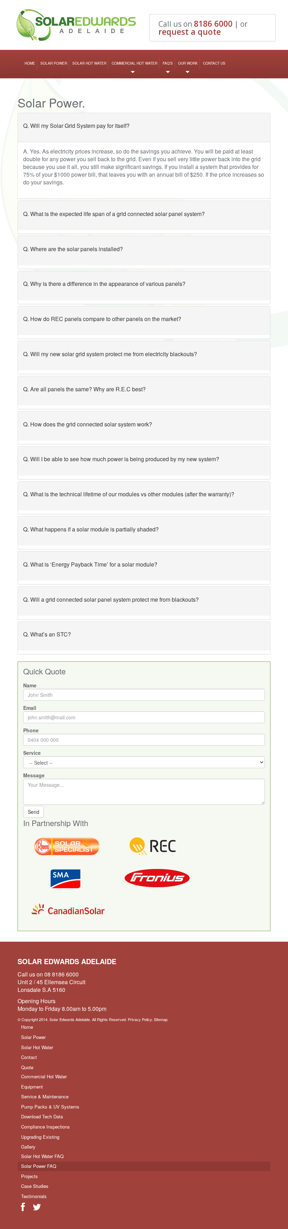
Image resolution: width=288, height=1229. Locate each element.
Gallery (28, 1146)
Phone (31, 730)
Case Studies (34, 1186)
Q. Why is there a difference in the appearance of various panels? (104, 284)
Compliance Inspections (45, 1126)
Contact (29, 1057)
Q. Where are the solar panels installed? (73, 249)
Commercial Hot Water (134, 63)
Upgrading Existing (40, 1136)
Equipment (32, 1086)
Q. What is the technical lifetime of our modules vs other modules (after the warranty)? (128, 494)
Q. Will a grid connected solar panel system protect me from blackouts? (111, 599)
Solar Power (53, 63)
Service (32, 752)
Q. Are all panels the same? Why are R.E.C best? (84, 389)
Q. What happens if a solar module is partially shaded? (91, 529)
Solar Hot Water (89, 63)
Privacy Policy (140, 1019)
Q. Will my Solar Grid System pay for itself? (76, 126)
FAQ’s (168, 63)
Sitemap (161, 1019)
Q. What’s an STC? (47, 634)
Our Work (188, 63)
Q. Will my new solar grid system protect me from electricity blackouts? (110, 354)
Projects (29, 1176)
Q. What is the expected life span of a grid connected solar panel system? (114, 214)
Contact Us (214, 63)
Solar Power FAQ (38, 1166)
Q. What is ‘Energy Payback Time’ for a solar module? (90, 564)
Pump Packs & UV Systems (50, 1106)
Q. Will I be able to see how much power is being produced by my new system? (121, 459)
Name (30, 685)
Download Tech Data (42, 1116)
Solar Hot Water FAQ (42, 1156)
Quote (27, 1067)
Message (34, 775)
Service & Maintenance (44, 1096)
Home (30, 63)
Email (29, 707)
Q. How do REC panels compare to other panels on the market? (102, 319)
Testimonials (34, 1196)
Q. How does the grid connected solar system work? (87, 424)
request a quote (189, 31)
